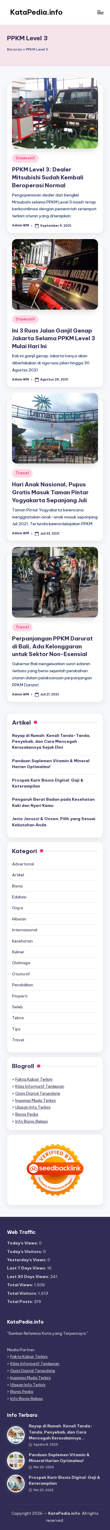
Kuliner (18, 952)
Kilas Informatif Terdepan (39, 1086)
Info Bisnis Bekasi (31, 1121)
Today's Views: (23, 1243)
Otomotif (25, 158)
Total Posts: (20, 1301)
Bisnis (17, 886)
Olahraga (21, 962)
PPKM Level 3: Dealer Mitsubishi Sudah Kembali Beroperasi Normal (47, 177)
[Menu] (100, 12)
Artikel (18, 874)
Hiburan (19, 919)
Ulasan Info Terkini (32, 1107)
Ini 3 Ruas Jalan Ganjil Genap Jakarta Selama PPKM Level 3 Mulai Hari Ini (53, 338)
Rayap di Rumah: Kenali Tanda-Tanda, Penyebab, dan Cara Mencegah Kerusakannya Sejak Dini (51, 741)
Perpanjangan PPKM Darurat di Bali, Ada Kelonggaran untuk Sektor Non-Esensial (52, 646)
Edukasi (19, 897)
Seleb (17, 1007)
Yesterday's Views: (27, 1259)
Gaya (17, 907)
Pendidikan (22, 984)
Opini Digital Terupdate (37, 1093)
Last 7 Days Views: (27, 1268)
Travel (22, 473)
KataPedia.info (36, 12)
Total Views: (20, 1284)
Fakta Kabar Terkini (34, 1079)
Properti (20, 996)
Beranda (14, 49)
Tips (16, 1029)
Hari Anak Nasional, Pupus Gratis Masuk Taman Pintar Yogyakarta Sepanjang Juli (50, 492)
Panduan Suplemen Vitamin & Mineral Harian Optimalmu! (50, 763)
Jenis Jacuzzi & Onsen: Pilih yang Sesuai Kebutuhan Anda (53, 821)
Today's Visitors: (25, 1251)
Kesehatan (22, 941)
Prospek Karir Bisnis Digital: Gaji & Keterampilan (48, 783)
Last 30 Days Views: (28, 1276)
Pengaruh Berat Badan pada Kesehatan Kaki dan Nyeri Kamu (53, 802)
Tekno (18, 1017)
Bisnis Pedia (26, 1114)
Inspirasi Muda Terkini (35, 1100)
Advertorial (23, 864)
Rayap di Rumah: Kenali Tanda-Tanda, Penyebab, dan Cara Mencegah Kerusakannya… (61, 1432)
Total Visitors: (22, 1293)
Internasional (24, 929)
